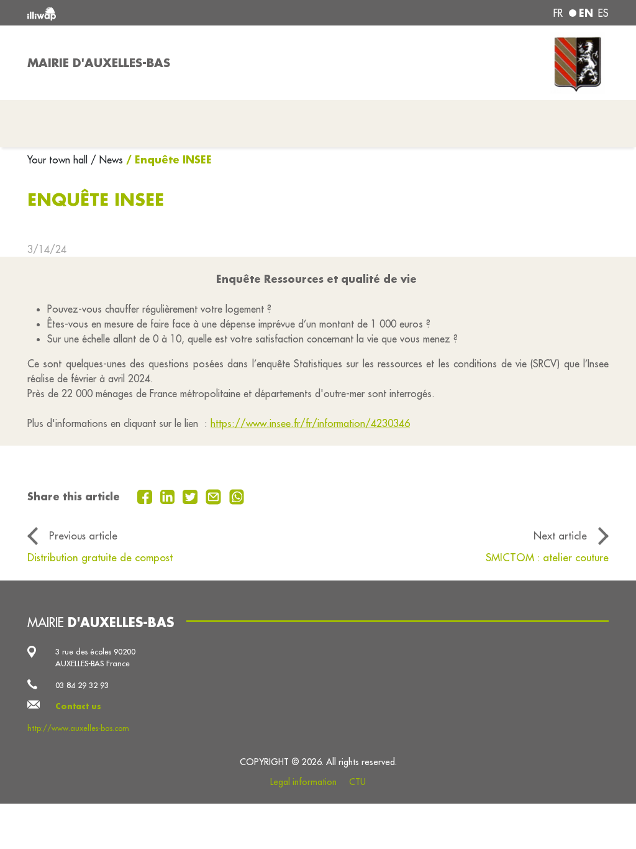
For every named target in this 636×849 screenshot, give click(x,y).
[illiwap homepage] (144, 12)
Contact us (78, 706)
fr (558, 13)
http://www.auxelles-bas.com (78, 728)
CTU (357, 781)
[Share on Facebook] (146, 495)
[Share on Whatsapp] (237, 495)
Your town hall (59, 160)
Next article (560, 535)
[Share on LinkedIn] (169, 495)
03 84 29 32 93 (82, 685)
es (603, 13)
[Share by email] (215, 495)
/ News (107, 160)
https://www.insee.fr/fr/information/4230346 (310, 423)
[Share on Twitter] (191, 495)
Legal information (303, 781)
